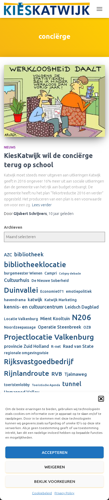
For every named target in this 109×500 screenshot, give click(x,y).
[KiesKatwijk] (49, 9)
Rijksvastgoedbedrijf (39, 361)
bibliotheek (29, 254)
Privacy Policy (64, 493)
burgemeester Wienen (23, 273)
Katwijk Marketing (60, 300)
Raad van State (78, 346)
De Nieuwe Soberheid (50, 280)
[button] (101, 398)
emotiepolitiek (79, 291)
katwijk (35, 299)
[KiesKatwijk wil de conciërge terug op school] (54, 101)
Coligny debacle (70, 273)
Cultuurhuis (16, 280)
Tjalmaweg (75, 374)
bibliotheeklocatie (35, 264)
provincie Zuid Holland (26, 346)
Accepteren (54, 452)
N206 (81, 317)
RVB (56, 374)
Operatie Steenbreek (59, 327)
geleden (61, 213)
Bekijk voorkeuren (54, 481)
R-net (56, 346)
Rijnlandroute (26, 373)
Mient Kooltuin (55, 318)
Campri (50, 273)
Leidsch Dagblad (82, 307)
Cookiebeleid (42, 493)
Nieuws (10, 147)
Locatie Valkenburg (21, 319)
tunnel (71, 383)
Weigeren (54, 467)
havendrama (15, 300)
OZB (87, 327)
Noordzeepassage (20, 327)
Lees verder (42, 205)
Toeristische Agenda (46, 385)
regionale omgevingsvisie (26, 353)
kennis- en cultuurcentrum (33, 307)
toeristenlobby (17, 385)
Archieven (13, 227)
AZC (8, 254)
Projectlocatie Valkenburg (49, 337)
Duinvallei (21, 290)
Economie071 (52, 291)
